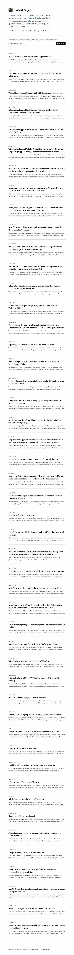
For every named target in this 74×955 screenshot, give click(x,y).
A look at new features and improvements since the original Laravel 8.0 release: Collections (33, 287)
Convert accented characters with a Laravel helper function (33, 731)
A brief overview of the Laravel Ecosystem (26, 799)
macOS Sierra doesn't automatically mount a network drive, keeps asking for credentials (36, 890)
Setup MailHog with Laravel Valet (22, 748)
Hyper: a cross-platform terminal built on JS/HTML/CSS (31, 908)
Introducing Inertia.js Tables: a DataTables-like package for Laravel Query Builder (33, 363)
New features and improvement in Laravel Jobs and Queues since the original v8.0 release (36, 228)
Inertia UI (32, 18)
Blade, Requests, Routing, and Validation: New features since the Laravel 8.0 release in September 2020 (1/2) (35, 209)
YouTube (29, 31)
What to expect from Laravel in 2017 (23, 782)
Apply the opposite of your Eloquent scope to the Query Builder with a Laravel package (34, 421)
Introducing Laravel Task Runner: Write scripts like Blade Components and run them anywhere (33, 111)
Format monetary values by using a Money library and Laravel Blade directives (34, 834)
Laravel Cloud (46, 949)
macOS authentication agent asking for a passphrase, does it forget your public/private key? (36, 926)
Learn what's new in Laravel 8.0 (21, 515)
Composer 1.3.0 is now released (21, 816)
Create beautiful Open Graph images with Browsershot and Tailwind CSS (33, 306)
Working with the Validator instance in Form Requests (31, 765)
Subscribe (60, 44)
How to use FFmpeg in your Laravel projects (27, 697)
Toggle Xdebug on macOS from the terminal (27, 852)
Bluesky (36, 31)
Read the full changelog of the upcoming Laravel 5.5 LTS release (35, 714)
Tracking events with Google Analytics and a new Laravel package (36, 571)
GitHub (10, 31)
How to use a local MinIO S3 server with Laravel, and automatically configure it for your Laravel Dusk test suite (36, 170)
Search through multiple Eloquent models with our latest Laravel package (36, 533)
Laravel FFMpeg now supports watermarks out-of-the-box (33, 459)
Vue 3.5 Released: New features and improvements (30, 56)
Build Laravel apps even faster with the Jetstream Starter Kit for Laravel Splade (35, 130)
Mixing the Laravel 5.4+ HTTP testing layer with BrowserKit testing (34, 679)
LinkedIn (44, 31)
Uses (50, 31)
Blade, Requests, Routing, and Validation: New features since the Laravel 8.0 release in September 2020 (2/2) (35, 189)
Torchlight (30, 949)
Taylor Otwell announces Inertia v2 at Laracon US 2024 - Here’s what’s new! (34, 74)
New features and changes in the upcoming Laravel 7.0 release (34, 588)
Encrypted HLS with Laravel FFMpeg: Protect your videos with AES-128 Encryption (34, 402)
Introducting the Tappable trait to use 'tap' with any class (32, 644)
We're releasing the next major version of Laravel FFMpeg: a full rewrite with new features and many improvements (35, 553)
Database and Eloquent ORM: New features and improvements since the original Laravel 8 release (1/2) (35, 267)
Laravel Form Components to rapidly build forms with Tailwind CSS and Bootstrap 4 (35, 497)
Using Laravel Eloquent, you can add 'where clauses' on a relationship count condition (32, 870)
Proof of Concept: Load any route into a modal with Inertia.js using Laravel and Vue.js (36, 382)
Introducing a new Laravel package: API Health (28, 661)
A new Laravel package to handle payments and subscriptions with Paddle (36, 626)
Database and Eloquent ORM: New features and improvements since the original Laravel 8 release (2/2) (35, 248)
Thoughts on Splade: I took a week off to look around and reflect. (35, 93)
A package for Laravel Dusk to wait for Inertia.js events (31, 344)
